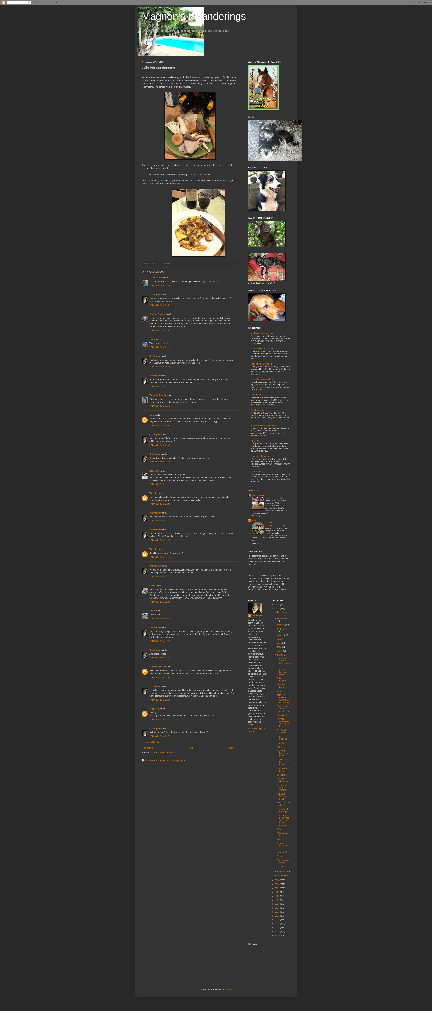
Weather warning (258, 410)
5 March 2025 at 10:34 (159, 504)
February (281, 871)
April (279, 651)
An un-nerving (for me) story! (264, 425)
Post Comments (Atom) (164, 752)
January (281, 875)
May (279, 647)
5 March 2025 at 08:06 (159, 330)
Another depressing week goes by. (283, 722)
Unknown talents (281, 686)
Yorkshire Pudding (158, 395)
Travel (152, 611)
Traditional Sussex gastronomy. (283, 662)
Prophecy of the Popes (283, 810)
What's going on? (283, 834)
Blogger (228, 989)
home (254, 520)
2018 (277, 904)
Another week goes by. (283, 861)
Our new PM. (256, 394)
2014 (277, 920)
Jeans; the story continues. (263, 379)
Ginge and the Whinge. (261, 456)
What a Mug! (256, 471)
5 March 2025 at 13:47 (159, 641)
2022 (277, 888)
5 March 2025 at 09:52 (159, 445)
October (281, 625)
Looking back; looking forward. (283, 762)
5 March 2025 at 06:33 (159, 285)
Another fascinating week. (283, 672)
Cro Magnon (155, 294)
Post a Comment (153, 742)
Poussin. (281, 839)
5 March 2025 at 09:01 (159, 425)
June (279, 643)
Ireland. (280, 691)
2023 (277, 884)
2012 (277, 928)
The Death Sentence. (283, 731)
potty (151, 415)
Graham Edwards (157, 314)
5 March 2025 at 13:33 (159, 602)
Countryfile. (282, 715)
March (280, 655)
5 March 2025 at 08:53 (159, 406)
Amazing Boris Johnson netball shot (283, 708)
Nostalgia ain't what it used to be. (266, 333)
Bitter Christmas (272, 498)
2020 (277, 896)
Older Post (232, 748)
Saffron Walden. (282, 679)
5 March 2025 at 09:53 (159, 462)
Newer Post (148, 748)
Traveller (153, 493)
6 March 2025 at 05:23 (159, 736)
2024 (277, 880)
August (280, 635)
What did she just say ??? (262, 348)
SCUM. (280, 866)
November (282, 618)
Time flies (255, 441)
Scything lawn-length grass (283, 753)
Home (190, 748)
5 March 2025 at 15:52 (159, 677)
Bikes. (279, 856)
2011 (277, 931)
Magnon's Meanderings (194, 16)
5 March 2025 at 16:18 (159, 719)
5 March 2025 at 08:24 (159, 366)
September (282, 629)
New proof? (282, 852)
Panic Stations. (282, 737)
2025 (277, 608)
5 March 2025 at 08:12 (159, 347)
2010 (277, 935)
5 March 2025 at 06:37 (159, 305)
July (279, 639)
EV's (279, 829)
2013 (277, 923)
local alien (154, 471)
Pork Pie (281, 743)
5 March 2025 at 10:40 (159, 520)
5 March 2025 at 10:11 (159, 484)
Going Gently (258, 495)
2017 (277, 908)
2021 (277, 892)
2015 (277, 916)
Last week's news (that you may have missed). (283, 820)
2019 (277, 900)
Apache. (280, 747)
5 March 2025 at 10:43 (159, 540)
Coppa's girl (155, 709)
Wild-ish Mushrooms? (283, 845)
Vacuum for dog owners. (282, 787)
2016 (277, 912)
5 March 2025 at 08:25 (159, 386)
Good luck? (282, 775)
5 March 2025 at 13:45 (159, 618)
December (282, 612)
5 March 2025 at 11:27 (159, 576)
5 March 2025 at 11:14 (159, 557)
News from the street (283, 804)
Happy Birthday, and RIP (262, 364)
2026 (277, 605)
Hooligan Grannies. (282, 780)
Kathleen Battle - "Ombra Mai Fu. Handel (283, 698)
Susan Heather (156, 278)
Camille (153, 586)
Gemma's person (157, 667)
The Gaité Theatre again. (281, 796)
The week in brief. (282, 769)
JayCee (153, 339)
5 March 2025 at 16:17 (159, 700)
